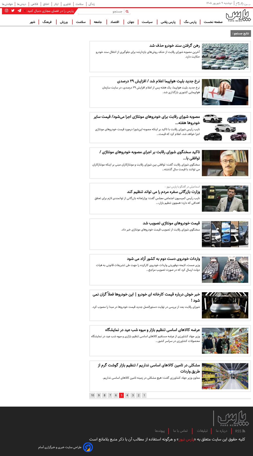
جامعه (98, 22)
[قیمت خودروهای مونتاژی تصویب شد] (225, 234)
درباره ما (221, 431)
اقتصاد (115, 22)
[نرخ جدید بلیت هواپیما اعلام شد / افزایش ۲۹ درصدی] (225, 92)
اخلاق (46, 4)
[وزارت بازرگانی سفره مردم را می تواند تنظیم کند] (225, 199)
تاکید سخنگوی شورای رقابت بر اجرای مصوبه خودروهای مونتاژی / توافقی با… (150, 155)
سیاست (147, 22)
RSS (238, 431)
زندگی (91, 4)
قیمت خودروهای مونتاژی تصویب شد (171, 223)
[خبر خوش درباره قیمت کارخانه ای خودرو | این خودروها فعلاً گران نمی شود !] (225, 305)
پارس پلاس (168, 22)
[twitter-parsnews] (12, 10)
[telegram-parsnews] (19, 10)
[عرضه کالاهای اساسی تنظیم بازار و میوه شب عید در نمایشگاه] (225, 341)
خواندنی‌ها (7, 4)
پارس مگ (190, 22)
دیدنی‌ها (22, 4)
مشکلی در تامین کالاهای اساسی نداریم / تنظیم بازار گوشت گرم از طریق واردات (149, 368)
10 (92, 395)
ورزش (64, 22)
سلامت (80, 4)
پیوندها (160, 431)
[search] (128, 11)
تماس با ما (181, 431)
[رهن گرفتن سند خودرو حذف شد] (225, 56)
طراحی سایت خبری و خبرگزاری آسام (60, 447)
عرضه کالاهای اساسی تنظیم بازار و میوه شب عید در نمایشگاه (152, 330)
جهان (130, 22)
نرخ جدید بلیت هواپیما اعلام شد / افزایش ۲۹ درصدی (158, 81)
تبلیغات (202, 431)
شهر (32, 22)
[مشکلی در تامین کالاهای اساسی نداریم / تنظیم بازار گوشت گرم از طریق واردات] (225, 376)
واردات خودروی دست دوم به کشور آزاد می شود (163, 259)
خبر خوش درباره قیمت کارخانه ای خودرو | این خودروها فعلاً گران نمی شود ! (146, 297)
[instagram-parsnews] (6, 10)
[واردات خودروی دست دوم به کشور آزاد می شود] (225, 270)
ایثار (56, 4)
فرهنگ (47, 22)
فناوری (67, 4)
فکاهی (35, 4)
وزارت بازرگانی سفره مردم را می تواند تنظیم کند (163, 192)
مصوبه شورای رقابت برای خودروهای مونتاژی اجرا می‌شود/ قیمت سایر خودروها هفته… (147, 120)
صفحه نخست (213, 22)
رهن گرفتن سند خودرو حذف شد (174, 45)
